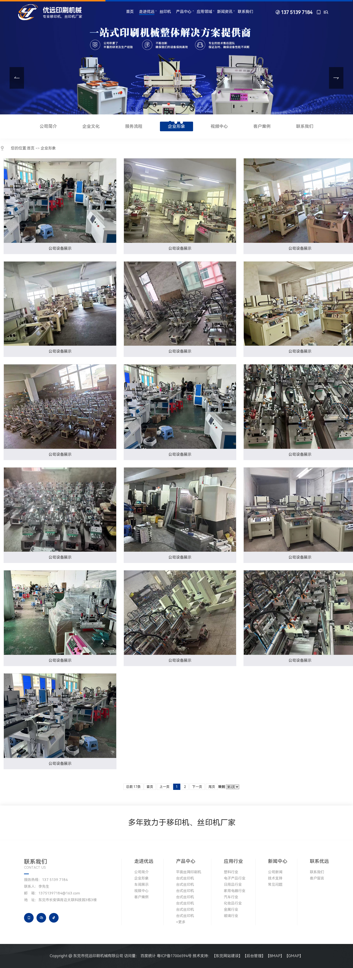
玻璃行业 (231, 916)
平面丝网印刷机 (188, 872)
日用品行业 (233, 884)
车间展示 (141, 884)
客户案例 (262, 126)
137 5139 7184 (296, 12)
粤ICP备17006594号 (174, 956)
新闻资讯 (224, 12)
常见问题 (275, 884)
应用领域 (204, 12)
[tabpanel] (176, 64)
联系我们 (245, 12)
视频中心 (219, 126)
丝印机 (165, 12)
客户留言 (317, 878)
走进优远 (146, 12)
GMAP (293, 956)
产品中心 (183, 12)
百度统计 (148, 956)
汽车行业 (231, 897)
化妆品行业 (233, 903)
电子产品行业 (234, 878)
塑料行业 (231, 872)
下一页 (197, 787)
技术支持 (275, 878)
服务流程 (133, 126)
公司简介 (48, 126)
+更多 (180, 922)
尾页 (211, 787)
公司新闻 (275, 872)
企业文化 (91, 126)
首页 (130, 12)
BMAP (274, 956)
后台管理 (254, 956)
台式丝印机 (185, 878)
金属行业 (231, 909)
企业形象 (176, 126)
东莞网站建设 (227, 956)
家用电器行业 (234, 891)
